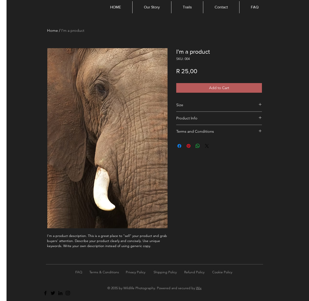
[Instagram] (68, 293)
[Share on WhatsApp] (198, 146)
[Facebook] (45, 293)
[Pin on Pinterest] (188, 146)
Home (52, 30)
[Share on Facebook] (179, 146)
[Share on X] (207, 146)
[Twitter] (53, 293)
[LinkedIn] (60, 293)
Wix (199, 288)
